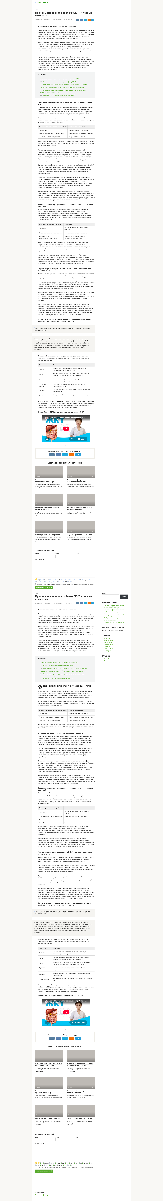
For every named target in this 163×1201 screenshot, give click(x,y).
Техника (59, 19)
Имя (37, 553)
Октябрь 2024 (108, 649)
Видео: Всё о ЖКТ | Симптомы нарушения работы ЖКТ (59, 95)
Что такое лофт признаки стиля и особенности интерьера (48, 481)
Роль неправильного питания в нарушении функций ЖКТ (59, 82)
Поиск (104, 593)
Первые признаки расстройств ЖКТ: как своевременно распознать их (62, 87)
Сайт (77, 553)
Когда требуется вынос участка (48, 535)
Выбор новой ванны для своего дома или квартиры (79, 508)
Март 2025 (107, 638)
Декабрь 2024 (108, 645)
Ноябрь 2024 (108, 647)
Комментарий (39, 560)
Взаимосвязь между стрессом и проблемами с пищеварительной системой (65, 84)
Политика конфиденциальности (44, 1195)
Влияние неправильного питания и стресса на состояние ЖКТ (59, 79)
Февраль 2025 (108, 640)
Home (36, 9)
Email (57, 553)
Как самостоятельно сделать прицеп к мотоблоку (47, 508)
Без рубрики (108, 659)
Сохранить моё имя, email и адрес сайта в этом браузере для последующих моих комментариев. (65, 584)
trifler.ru (45, 2)
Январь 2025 (108, 642)
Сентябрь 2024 (108, 651)
